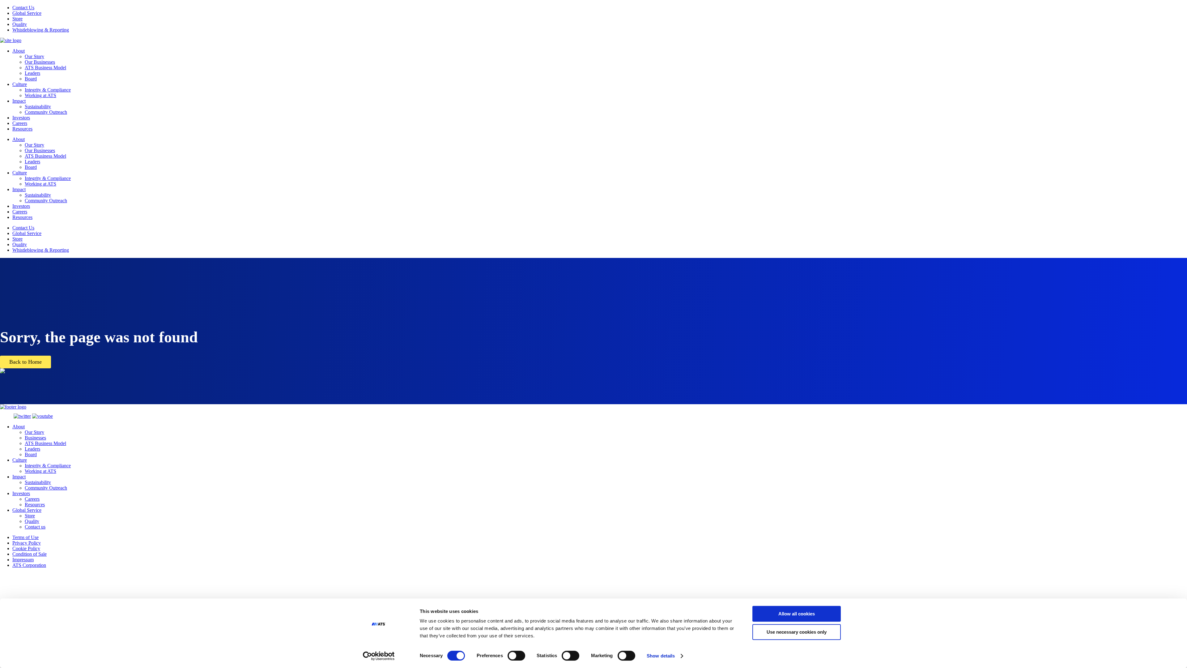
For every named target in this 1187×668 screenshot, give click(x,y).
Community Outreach (46, 112)
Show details (661, 655)
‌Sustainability (38, 482)
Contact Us (23, 7)
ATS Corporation (29, 565)
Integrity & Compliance (48, 89)
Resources (22, 128)
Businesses (35, 437)
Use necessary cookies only (797, 632)
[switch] (516, 656)
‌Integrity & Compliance (48, 465)
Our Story (34, 56)
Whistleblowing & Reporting (40, 29)
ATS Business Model (45, 67)
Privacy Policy (26, 543)
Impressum (23, 559)
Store (17, 18)
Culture (19, 84)
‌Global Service (26, 510)
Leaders (32, 73)
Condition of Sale (29, 554)
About (18, 51)
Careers (19, 123)
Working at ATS (40, 95)
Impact (19, 101)
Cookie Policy (26, 548)
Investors (21, 117)
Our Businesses (40, 62)
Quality (19, 24)
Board (31, 78)
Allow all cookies (796, 613)
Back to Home (25, 362)
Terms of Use (25, 537)
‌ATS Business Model (45, 443)
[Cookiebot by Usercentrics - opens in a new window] (379, 656)
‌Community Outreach (46, 487)
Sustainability (38, 106)
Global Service (26, 13)
